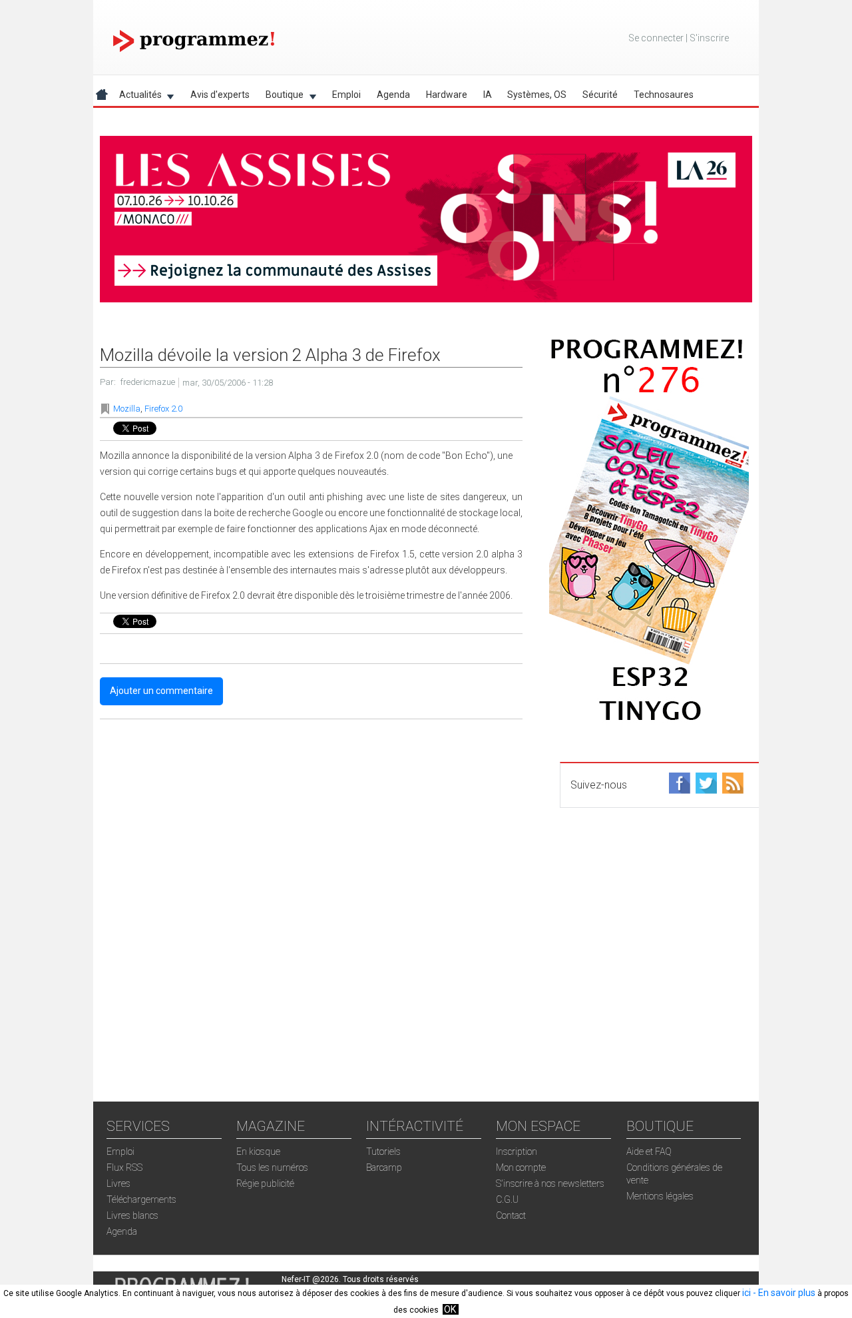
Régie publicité (265, 1183)
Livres (118, 1183)
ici (746, 1292)
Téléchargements (141, 1199)
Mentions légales (660, 1196)
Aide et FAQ (649, 1151)
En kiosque (258, 1151)
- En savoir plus (783, 1292)
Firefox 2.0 (163, 409)
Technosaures (664, 94)
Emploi (346, 94)
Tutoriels (383, 1151)
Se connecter (656, 38)
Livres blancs (132, 1215)
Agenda (393, 94)
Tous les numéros (272, 1167)
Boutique (281, 97)
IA (487, 94)
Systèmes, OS (536, 94)
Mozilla (126, 409)
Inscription (516, 1151)
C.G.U (507, 1199)
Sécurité (600, 94)
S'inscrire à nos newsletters (550, 1183)
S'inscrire (709, 38)
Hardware (446, 94)
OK (450, 1309)
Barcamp (384, 1167)
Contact (511, 1215)
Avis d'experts (220, 94)
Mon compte (521, 1167)
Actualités (136, 97)
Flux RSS (124, 1167)
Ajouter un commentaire (161, 690)
